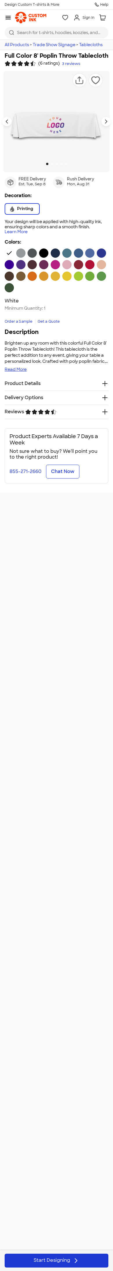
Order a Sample (19, 321)
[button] (79, 80)
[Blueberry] (78, 253)
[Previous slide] (7, 121)
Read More (16, 369)
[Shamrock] (89, 276)
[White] (9, 253)
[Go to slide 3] (56, 164)
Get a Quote (49, 321)
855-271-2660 (25, 471)
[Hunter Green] (9, 287)
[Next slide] (106, 121)
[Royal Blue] (101, 253)
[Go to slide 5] (65, 164)
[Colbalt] (89, 253)
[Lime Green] (78, 276)
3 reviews (71, 63)
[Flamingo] (67, 264)
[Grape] (20, 264)
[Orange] (32, 276)
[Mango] (43, 276)
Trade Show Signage (54, 44)
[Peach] (101, 264)
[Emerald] (101, 276)
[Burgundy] (32, 264)
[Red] (78, 264)
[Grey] (20, 253)
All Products (17, 44)
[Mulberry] (43, 264)
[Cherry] (89, 264)
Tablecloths (91, 44)
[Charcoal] (32, 253)
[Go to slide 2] (52, 164)
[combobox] (56, 32)
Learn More (16, 231)
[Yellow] (55, 276)
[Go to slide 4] (61, 164)
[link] (30, 17)
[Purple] (9, 264)
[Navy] (55, 253)
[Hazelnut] (20, 276)
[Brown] (9, 276)
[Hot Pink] (55, 264)
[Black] (43, 253)
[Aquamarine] (67, 253)
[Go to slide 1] (47, 164)
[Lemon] (67, 276)
